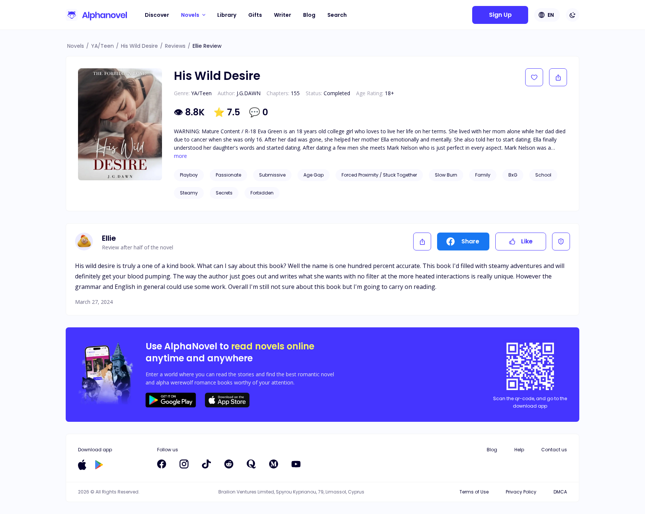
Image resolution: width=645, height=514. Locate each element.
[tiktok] (206, 464)
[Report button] (561, 241)
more (180, 156)
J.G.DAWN (249, 93)
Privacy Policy (521, 492)
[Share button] (558, 77)
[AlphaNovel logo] (96, 15)
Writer (282, 15)
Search (337, 15)
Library (226, 15)
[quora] (251, 464)
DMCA (560, 492)
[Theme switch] (572, 15)
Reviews (175, 46)
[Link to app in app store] (82, 465)
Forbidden (262, 193)
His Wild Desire (139, 46)
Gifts (255, 15)
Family (482, 175)
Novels (75, 46)
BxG (512, 175)
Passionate (228, 175)
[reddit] (228, 464)
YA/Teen (102, 46)
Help (519, 449)
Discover (157, 15)
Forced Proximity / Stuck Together (379, 175)
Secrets (224, 193)
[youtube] (296, 464)
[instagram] (184, 464)
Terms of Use (474, 492)
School (543, 175)
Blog (309, 15)
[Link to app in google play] (99, 464)
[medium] (273, 464)
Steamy (189, 193)
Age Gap (313, 175)
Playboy (189, 175)
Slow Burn (446, 175)
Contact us (554, 449)
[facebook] (161, 464)
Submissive (272, 175)
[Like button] (534, 77)
